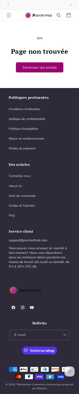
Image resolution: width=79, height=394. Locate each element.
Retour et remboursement (26, 139)
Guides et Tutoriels (22, 206)
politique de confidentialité (27, 119)
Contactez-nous (20, 176)
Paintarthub (24, 384)
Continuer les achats (39, 67)
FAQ (12, 215)
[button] (9, 15)
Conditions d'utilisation (24, 109)
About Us (15, 186)
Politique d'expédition (23, 129)
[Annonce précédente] (8, 5)
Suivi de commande (22, 196)
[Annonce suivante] (71, 5)
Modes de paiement (22, 148)
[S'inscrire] (64, 335)
